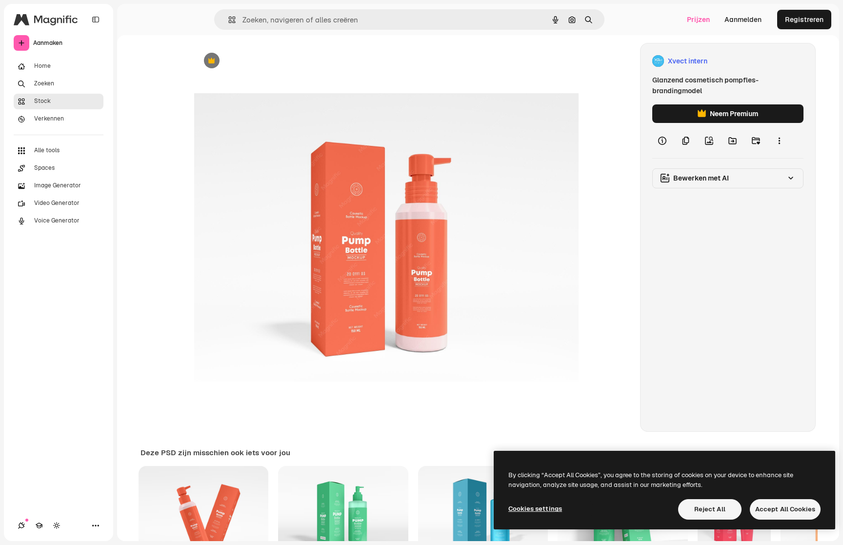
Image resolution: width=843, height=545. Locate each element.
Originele (258, 61)
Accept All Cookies (785, 509)
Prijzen (698, 19)
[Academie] (39, 525)
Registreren (804, 19)
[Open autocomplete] (228, 19)
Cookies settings (535, 509)
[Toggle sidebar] (95, 19)
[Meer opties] (779, 140)
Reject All (709, 509)
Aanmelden (743, 19)
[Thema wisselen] (56, 525)
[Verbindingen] (21, 525)
